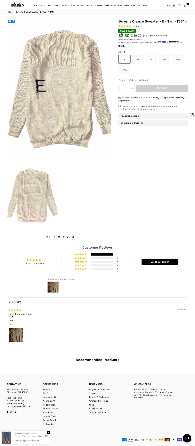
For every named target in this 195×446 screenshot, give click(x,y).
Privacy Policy (95, 408)
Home (11, 12)
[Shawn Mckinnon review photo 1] (16, 335)
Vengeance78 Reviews (100, 389)
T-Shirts (65, 5)
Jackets (89, 5)
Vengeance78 (50, 397)
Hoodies (75, 5)
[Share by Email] (73, 236)
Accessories (123, 5)
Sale (11, 21)
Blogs (91, 405)
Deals (106, 5)
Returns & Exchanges (99, 397)
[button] (185, 5)
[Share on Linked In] (68, 236)
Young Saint (49, 401)
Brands (42, 5)
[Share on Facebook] (55, 236)
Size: (122, 52)
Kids (133, 5)
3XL (124, 69)
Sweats (98, 5)
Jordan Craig (49, 416)
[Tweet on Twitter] (59, 236)
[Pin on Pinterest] (64, 236)
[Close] (48, 432)
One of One (141, 5)
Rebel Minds (49, 405)
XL (164, 59)
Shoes (113, 5)
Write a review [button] (160, 261)
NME (45, 393)
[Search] (169, 5)
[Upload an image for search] (192, 115)
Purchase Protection (99, 401)
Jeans (49, 5)
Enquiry (145, 80)
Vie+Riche (48, 412)
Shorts (57, 5)
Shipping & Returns (132, 123)
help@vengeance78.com (19, 406)
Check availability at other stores (138, 109)
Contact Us (94, 393)
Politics (46, 389)
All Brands (48, 424)
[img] (15, 310)
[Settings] (174, 5)
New (35, 5)
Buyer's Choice (50, 408)
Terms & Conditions (98, 412)
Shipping (121, 39)
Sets (82, 5)
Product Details (130, 116)
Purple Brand (49, 420)
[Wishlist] (180, 5)
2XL (178, 59)
